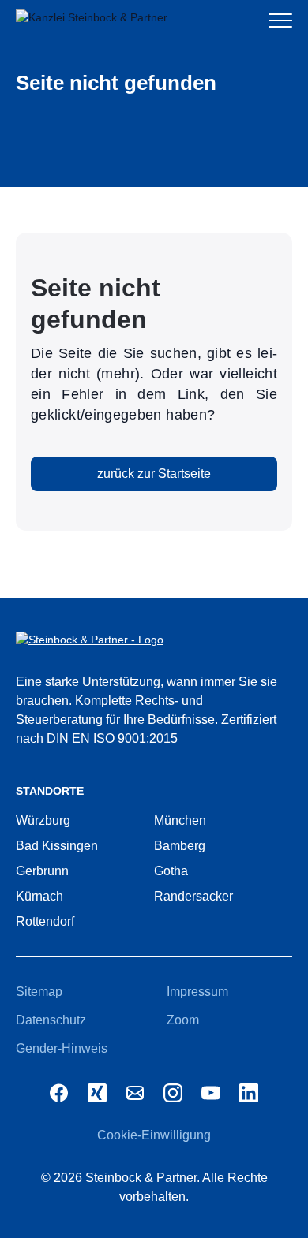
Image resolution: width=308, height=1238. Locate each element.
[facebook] (59, 1092)
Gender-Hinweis (61, 1048)
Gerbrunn (42, 871)
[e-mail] (135, 1092)
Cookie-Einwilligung (154, 1135)
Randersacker (193, 896)
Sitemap (39, 991)
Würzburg (43, 820)
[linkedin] (248, 1092)
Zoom (183, 1020)
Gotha (171, 871)
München (180, 820)
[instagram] (172, 1092)
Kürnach (39, 896)
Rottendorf (45, 921)
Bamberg (179, 845)
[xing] (97, 1092)
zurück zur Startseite (154, 473)
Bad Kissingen (57, 845)
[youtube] (210, 1092)
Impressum (197, 991)
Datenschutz (51, 1020)
